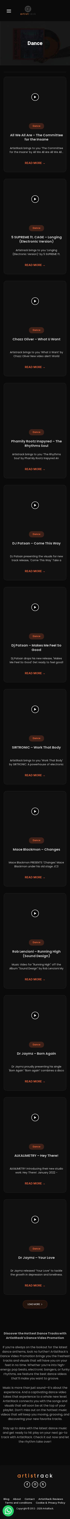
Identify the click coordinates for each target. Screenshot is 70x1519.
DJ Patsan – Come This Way (36, 543)
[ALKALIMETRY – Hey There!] (35, 1117)
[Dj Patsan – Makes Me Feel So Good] (35, 607)
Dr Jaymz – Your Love (36, 1257)
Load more (34, 1304)
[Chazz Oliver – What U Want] (35, 301)
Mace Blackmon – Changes (36, 849)
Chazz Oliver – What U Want (36, 339)
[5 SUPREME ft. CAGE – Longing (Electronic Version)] (35, 199)
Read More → (35, 163)
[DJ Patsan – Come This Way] (35, 505)
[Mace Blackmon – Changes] (35, 811)
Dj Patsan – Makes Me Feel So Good (36, 647)
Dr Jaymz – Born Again (36, 1053)
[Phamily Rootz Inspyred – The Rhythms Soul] (35, 403)
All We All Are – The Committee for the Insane (36, 137)
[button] (8, 1510)
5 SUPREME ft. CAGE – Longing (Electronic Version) (36, 239)
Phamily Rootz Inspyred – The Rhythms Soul (36, 443)
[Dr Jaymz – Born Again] (35, 1015)
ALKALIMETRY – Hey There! (36, 1155)
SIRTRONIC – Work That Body (36, 747)
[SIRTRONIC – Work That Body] (35, 709)
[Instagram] (35, 1484)
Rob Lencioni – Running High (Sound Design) (36, 953)
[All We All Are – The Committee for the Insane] (35, 97)
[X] (43, 1484)
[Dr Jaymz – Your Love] (35, 1219)
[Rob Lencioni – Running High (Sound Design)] (35, 913)
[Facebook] (27, 1484)
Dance (36, 126)
